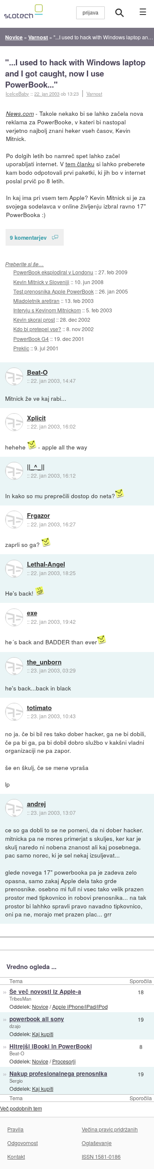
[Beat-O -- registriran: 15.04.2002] (14, 376)
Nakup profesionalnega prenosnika (58, 1073)
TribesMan (20, 998)
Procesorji (64, 1061)
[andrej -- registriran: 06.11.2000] (14, 808)
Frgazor (38, 515)
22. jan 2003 (46, 93)
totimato (39, 708)
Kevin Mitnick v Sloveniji (41, 281)
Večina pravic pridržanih (110, 1129)
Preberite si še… (24, 263)
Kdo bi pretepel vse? (37, 328)
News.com (20, 113)
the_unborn (44, 662)
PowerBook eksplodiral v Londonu (53, 272)
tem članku (80, 163)
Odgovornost (22, 1142)
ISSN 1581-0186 (101, 1156)
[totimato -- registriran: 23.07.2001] (14, 712)
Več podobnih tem (21, 1108)
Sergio (16, 1080)
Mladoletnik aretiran (36, 300)
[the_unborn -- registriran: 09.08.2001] (14, 666)
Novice (40, 1006)
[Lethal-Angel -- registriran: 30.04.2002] (14, 569)
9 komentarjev (28, 237)
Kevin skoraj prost (34, 319)
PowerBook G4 (31, 338)
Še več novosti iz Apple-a (45, 991)
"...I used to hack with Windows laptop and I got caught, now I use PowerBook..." (75, 73)
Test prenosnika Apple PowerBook (53, 291)
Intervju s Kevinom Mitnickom (47, 310)
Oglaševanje (97, 1142)
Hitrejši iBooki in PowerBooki (50, 1046)
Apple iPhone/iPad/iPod (80, 1006)
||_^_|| (35, 467)
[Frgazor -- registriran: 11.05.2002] (14, 520)
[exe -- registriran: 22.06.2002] (14, 617)
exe (32, 613)
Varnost (94, 93)
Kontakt (16, 1156)
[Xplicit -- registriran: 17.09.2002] (14, 422)
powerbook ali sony (36, 1019)
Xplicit (36, 418)
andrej (36, 804)
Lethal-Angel (46, 564)
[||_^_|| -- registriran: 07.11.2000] (14, 471)
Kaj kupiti (42, 1033)
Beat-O (37, 372)
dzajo (15, 1025)
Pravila (15, 1129)
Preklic (21, 348)
